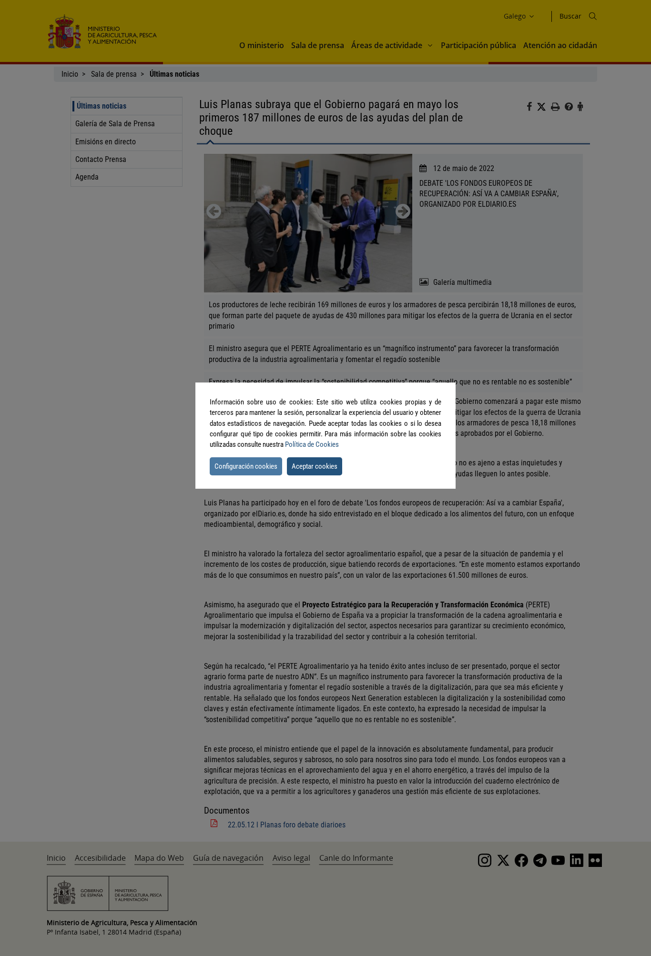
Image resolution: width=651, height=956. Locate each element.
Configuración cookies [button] (245, 466)
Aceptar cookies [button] (314, 466)
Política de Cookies (312, 444)
